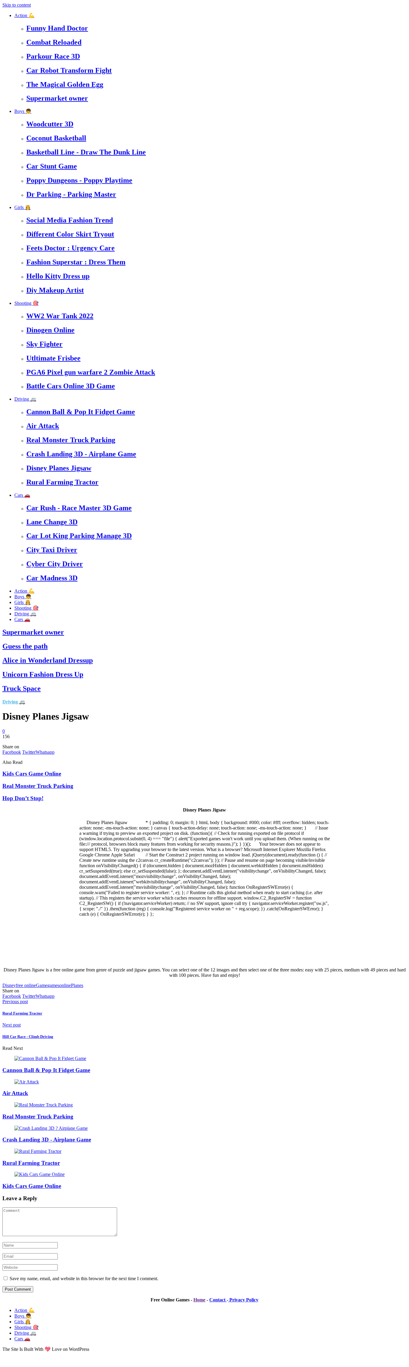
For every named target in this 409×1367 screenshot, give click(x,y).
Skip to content (16, 4)
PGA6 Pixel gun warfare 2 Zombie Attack (90, 372)
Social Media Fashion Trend (69, 220)
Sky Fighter (44, 344)
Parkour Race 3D (53, 56)
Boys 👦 (22, 111)
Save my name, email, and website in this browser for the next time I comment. (84, 1278)
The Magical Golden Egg (64, 84)
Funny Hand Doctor (57, 28)
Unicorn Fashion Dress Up (42, 674)
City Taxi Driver (51, 550)
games (53, 985)
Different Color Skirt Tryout (70, 234)
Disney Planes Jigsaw (58, 468)
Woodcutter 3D (49, 124)
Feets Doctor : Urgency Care (70, 248)
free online (26, 985)
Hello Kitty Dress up (58, 276)
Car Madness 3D (52, 578)
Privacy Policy (243, 1299)
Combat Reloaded (53, 42)
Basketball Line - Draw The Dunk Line (86, 152)
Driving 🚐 (25, 399)
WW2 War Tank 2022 (59, 316)
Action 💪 (24, 15)
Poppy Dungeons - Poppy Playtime (79, 180)
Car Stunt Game (51, 166)
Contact (218, 1299)
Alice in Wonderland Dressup (47, 660)
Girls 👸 (22, 207)
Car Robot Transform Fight (69, 70)
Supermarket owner (57, 98)
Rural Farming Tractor (62, 482)
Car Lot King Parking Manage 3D (79, 536)
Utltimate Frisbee (53, 358)
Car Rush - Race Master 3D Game (79, 508)
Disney (9, 985)
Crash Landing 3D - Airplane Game (81, 454)
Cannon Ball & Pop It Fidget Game (80, 412)
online (65, 985)
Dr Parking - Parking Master (71, 194)
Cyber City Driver (54, 564)
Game (41, 985)
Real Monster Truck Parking (70, 440)
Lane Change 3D (52, 522)
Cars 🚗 (22, 495)
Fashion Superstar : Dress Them (75, 262)
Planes (77, 985)
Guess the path (25, 646)
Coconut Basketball (56, 138)
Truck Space (21, 688)
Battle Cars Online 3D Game (70, 386)
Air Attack (42, 426)
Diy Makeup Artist (55, 290)
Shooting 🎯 (26, 303)
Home (199, 1299)
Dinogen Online (50, 330)
